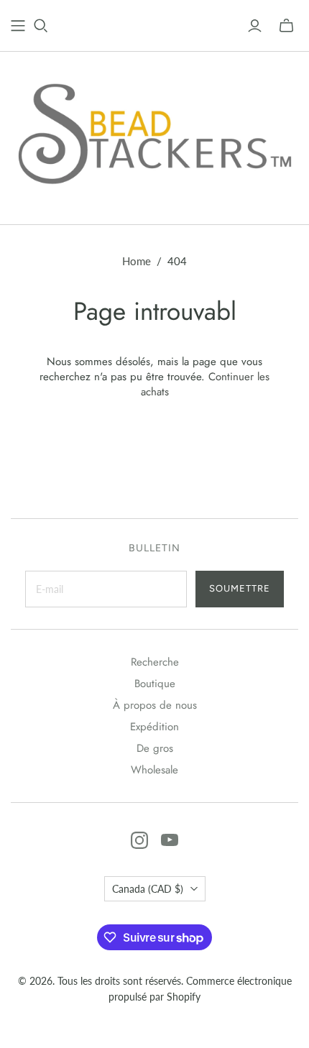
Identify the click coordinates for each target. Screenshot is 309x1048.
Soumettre (239, 588)
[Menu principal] (18, 26)
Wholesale (154, 770)
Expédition (154, 727)
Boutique (154, 683)
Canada (147, 889)
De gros (155, 748)
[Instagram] (139, 840)
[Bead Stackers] (154, 134)
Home (136, 260)
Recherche (155, 662)
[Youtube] (169, 840)
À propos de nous (155, 705)
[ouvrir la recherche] (41, 26)
